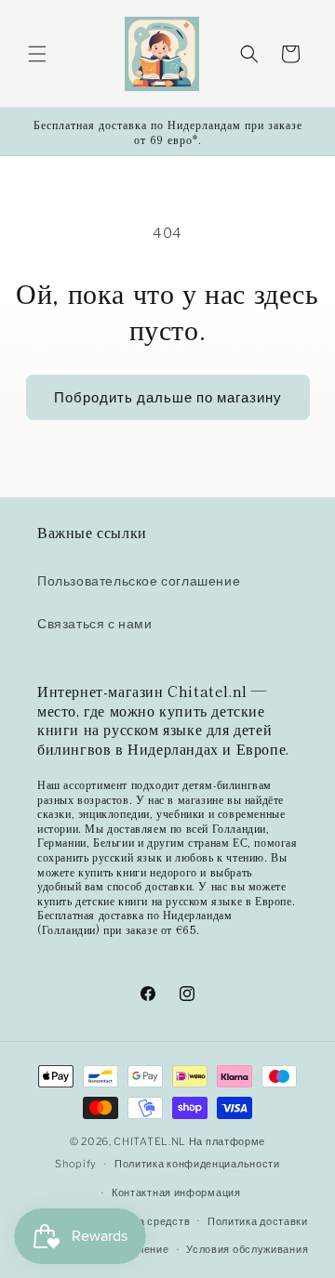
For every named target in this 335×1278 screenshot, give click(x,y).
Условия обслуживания (247, 1249)
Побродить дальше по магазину (168, 397)
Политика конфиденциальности (197, 1163)
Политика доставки (258, 1221)
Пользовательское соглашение (138, 580)
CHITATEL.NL (150, 1141)
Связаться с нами (95, 623)
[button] (37, 53)
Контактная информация (176, 1192)
